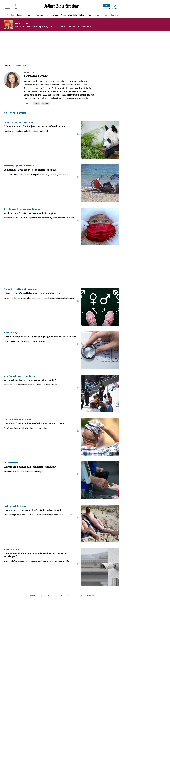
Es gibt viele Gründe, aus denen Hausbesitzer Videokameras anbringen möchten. (37, 561)
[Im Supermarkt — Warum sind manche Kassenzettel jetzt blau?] (100, 480)
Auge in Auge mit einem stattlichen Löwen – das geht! (26, 131)
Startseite (7, 65)
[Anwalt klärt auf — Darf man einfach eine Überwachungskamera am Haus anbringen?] (100, 567)
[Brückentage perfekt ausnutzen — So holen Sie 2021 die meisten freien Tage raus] (100, 183)
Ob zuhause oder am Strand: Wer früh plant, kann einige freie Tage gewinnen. (36, 174)
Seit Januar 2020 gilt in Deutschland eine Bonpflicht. (25, 471)
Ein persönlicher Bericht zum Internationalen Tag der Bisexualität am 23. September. (39, 298)
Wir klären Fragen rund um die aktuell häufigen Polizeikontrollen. (30, 384)
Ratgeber (45, 103)
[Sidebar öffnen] (6, 15)
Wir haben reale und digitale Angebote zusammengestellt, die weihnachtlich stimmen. (39, 218)
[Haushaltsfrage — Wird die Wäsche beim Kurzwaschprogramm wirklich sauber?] (100, 350)
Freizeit (36, 103)
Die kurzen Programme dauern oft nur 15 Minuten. (25, 341)
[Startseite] (61, 6)
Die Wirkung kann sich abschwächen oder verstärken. (26, 428)
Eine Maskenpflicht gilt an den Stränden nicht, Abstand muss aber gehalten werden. (38, 515)
